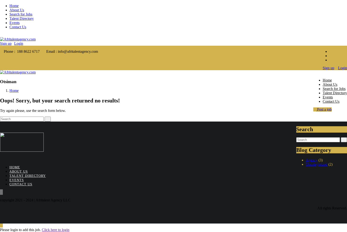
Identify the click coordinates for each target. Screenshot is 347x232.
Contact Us (17, 27)
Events (14, 23)
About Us (16, 10)
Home (14, 6)
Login (18, 43)
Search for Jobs (20, 14)
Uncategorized (316, 164)
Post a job (324, 109)
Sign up (6, 43)
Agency (311, 160)
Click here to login (55, 230)
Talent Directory (21, 18)
